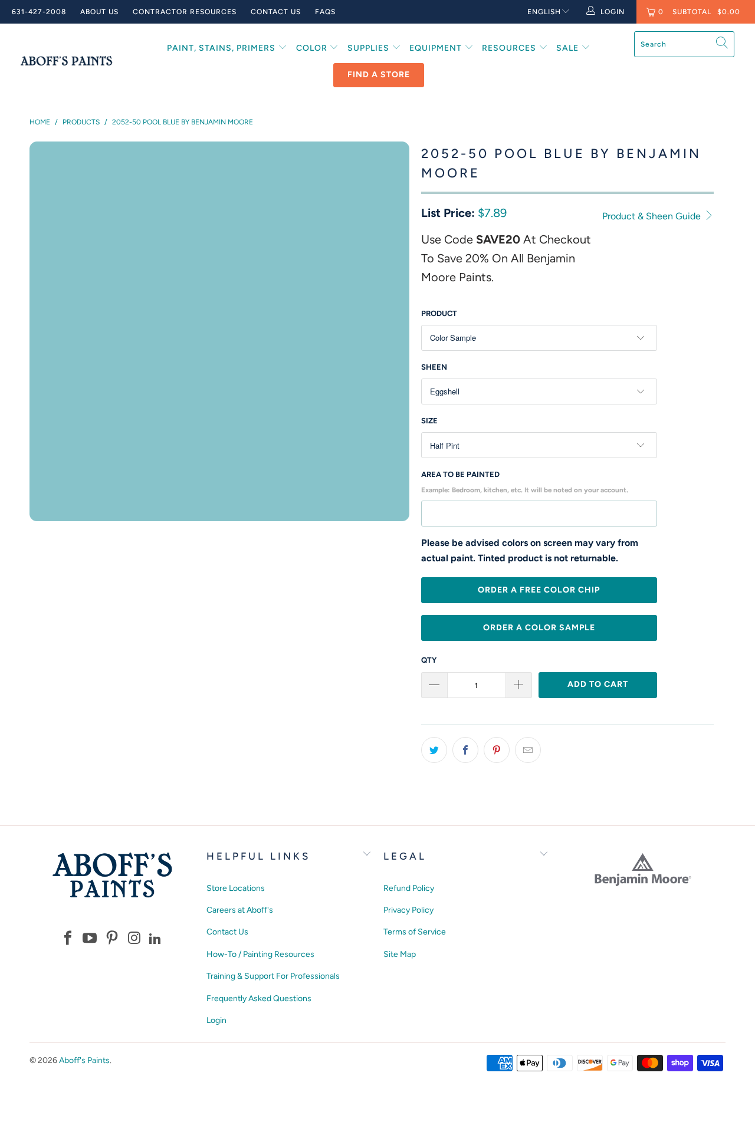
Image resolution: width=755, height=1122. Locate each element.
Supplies (369, 48)
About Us (99, 12)
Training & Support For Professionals (273, 976)
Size (429, 420)
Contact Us (276, 12)
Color (313, 48)
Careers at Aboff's (239, 910)
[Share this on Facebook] (465, 750)
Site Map (399, 954)
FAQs (325, 12)
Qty (428, 660)
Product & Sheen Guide (652, 216)
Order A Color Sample (539, 628)
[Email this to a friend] (528, 750)
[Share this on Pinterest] (497, 750)
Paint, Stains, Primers (222, 48)
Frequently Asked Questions (258, 998)
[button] (67, 939)
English (544, 12)
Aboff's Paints (84, 1060)
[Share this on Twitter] (434, 750)
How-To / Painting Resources (260, 954)
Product (439, 313)
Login (216, 1020)
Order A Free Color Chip (539, 590)
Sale (568, 48)
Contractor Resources (185, 12)
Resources (510, 48)
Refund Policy (408, 888)
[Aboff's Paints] (66, 60)
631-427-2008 (39, 12)
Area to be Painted (524, 482)
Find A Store (378, 75)
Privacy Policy (408, 910)
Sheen (434, 367)
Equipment (436, 48)
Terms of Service (414, 932)
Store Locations (235, 888)
